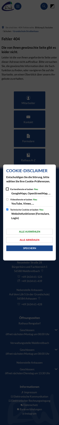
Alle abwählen (29, 239)
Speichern (29, 248)
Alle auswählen (29, 231)
